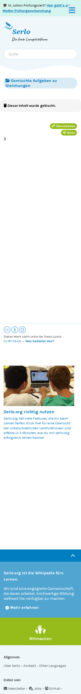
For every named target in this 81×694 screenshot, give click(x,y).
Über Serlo (12, 666)
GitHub (54, 688)
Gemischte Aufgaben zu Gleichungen (31, 83)
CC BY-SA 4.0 (12, 341)
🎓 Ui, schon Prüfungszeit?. (36, 8)
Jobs (38, 688)
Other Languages (52, 666)
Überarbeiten (65, 126)
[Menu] (72, 10)
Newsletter (16, 688)
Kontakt (29, 666)
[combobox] (40, 54)
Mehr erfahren (24, 607)
